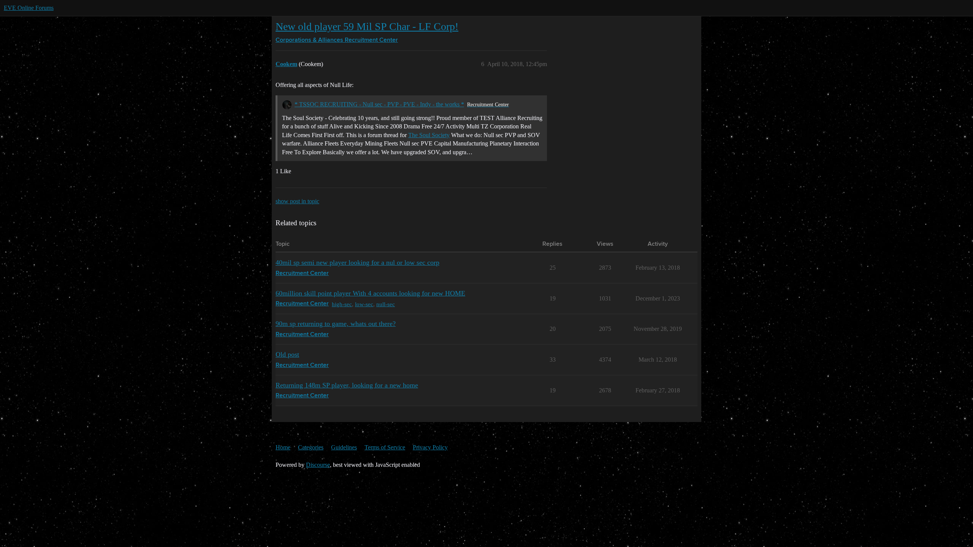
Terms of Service (384, 447)
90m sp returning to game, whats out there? (336, 323)
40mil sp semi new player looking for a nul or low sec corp (357, 262)
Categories (310, 447)
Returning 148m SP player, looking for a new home (347, 385)
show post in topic (297, 201)
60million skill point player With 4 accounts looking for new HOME (370, 293)
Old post (287, 354)
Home (283, 447)
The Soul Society (429, 135)
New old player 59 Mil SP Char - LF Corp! (367, 26)
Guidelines (344, 447)
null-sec (385, 304)
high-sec (342, 304)
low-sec (364, 304)
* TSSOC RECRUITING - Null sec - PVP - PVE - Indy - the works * (379, 104)
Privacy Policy (430, 447)
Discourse (318, 465)
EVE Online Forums (29, 8)
